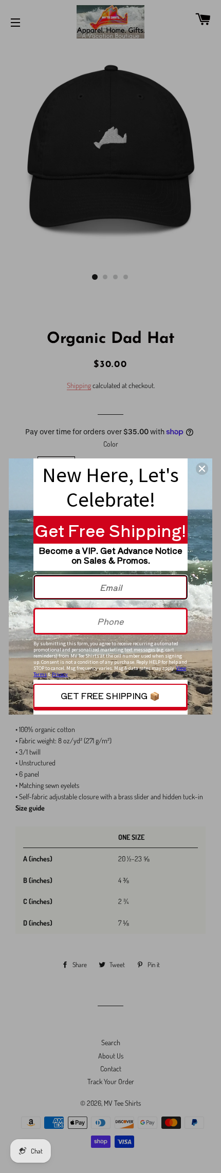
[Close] (202, 469)
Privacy (60, 674)
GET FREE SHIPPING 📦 (110, 695)
